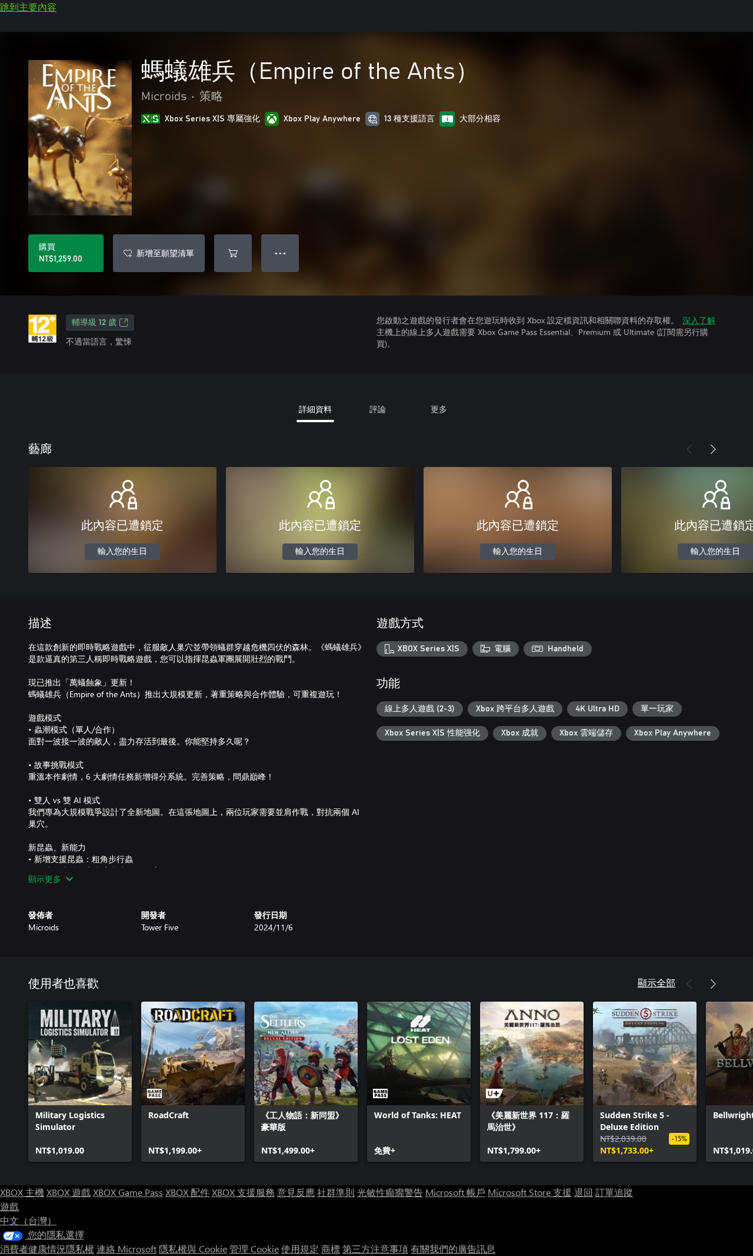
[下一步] (713, 449)
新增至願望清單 (165, 253)
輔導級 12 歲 (94, 323)
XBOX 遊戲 (68, 1192)
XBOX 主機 (22, 1192)
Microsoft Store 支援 (530, 1192)
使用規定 (300, 1248)
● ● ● (280, 253)
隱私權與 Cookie (193, 1248)
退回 (583, 1192)
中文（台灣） (28, 1220)
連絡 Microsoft (126, 1248)
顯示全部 (656, 982)
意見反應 (296, 1192)
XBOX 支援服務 (243, 1192)
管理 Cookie (254, 1248)
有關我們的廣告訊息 (453, 1248)
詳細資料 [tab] (315, 409)
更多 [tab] (439, 409)
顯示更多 (44, 878)
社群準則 (336, 1192)
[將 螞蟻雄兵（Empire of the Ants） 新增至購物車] (233, 253)
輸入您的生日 (122, 552)
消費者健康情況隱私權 (47, 1248)
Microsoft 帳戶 (455, 1192)
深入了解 (698, 320)
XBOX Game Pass (128, 1192)
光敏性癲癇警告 (390, 1192)
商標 (330, 1248)
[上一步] (689, 449)
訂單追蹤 (614, 1192)
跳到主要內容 (28, 7)
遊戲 (9, 1206)
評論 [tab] (377, 409)
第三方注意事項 (375, 1248)
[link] (80, 1082)
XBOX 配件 (187, 1192)
